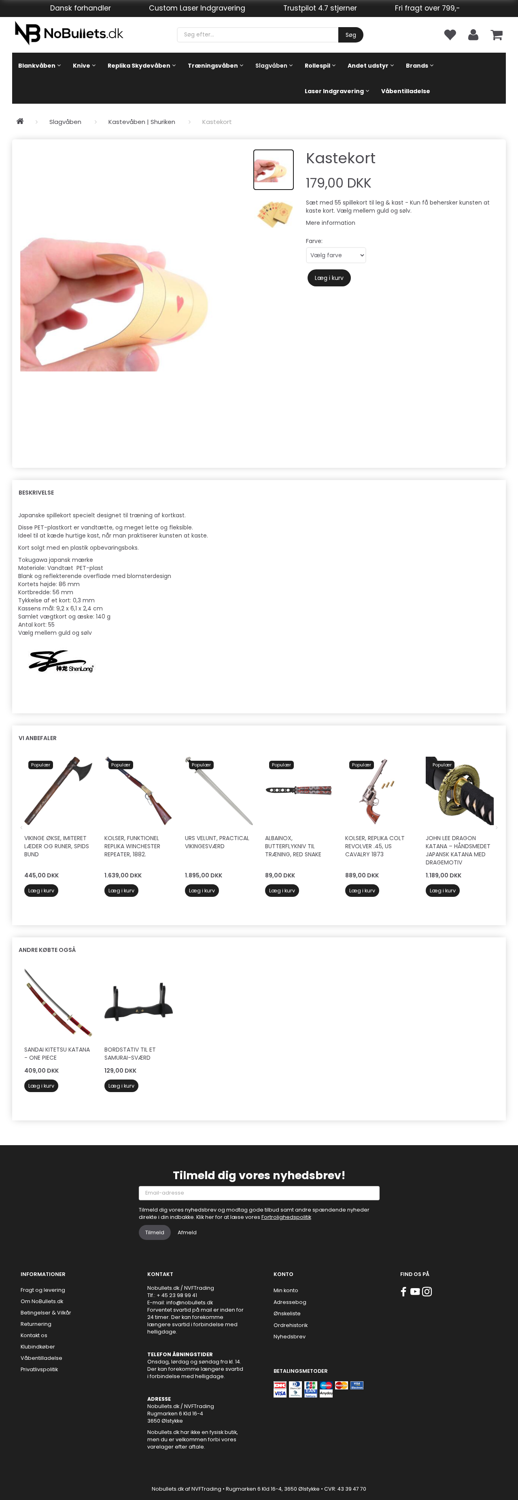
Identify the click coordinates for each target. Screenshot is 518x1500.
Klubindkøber (38, 1346)
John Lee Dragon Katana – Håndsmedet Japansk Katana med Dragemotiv (458, 850)
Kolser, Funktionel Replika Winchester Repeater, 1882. (132, 846)
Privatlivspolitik (39, 1369)
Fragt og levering (43, 1290)
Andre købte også (47, 950)
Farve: (314, 241)
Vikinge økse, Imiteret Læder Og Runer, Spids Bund (56, 846)
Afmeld (187, 1232)
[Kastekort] (132, 299)
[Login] (473, 34)
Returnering (36, 1324)
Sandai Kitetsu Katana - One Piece (57, 1054)
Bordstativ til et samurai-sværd (130, 1054)
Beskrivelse (36, 493)
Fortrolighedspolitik (286, 1217)
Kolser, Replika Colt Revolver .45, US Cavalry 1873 (375, 846)
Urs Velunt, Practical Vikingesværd (217, 842)
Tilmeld (154, 1232)
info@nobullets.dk (189, 1302)
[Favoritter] (449, 34)
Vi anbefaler (38, 738)
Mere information (330, 223)
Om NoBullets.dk (42, 1301)
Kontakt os (34, 1335)
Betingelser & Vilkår (46, 1312)
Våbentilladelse (41, 1358)
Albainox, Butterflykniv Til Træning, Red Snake (293, 846)
